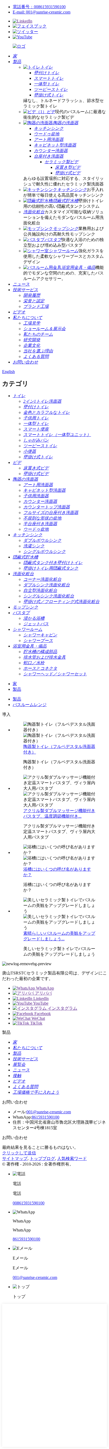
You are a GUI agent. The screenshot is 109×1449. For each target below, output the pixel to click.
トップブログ (42, 1158)
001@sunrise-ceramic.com (48, 1112)
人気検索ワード (72, 1158)
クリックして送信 (19, 1153)
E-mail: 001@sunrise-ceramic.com (41, 12)
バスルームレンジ (30, 704)
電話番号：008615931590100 (39, 7)
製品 (17, 689)
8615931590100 (45, 1117)
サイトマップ (15, 1158)
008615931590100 (28, 1203)
